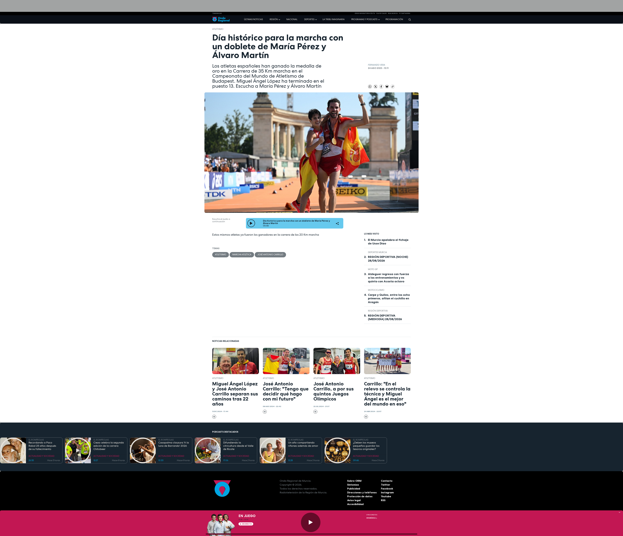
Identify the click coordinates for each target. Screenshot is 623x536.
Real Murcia (393, 13)
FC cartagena (404, 13)
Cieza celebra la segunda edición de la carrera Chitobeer (108, 446)
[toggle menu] (279, 19)
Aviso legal (354, 500)
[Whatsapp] (370, 86)
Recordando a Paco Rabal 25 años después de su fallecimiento (42, 446)
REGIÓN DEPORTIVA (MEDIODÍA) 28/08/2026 (385, 317)
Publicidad (353, 488)
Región (274, 19)
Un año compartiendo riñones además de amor (303, 444)
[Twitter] (376, 86)
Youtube (386, 496)
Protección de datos (360, 496)
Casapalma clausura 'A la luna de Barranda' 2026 (173, 444)
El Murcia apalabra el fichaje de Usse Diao (388, 241)
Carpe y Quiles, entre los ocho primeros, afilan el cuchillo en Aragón (389, 298)
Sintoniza (353, 484)
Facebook (387, 488)
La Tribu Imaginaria (334, 19)
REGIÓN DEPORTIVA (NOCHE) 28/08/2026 (388, 258)
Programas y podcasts (364, 19)
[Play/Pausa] (310, 522)
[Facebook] (381, 86)
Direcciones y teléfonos (362, 492)
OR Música (371, 518)
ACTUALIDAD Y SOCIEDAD (41, 456)
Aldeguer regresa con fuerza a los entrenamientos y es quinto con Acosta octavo (388, 277)
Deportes (309, 19)
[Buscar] (408, 19)
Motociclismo (376, 290)
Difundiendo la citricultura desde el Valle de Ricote (238, 446)
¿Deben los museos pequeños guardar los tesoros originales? (366, 446)
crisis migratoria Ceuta (365, 13)
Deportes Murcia (377, 252)
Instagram (387, 492)
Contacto (386, 480)
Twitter (385, 484)
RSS (383, 500)
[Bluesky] (387, 86)
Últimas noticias (253, 19)
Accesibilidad (355, 504)
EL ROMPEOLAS (36, 439)
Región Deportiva (378, 310)
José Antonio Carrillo (270, 254)
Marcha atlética (241, 254)
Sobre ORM (354, 480)
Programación (394, 19)
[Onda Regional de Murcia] (221, 19)
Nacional (291, 19)
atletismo (217, 29)
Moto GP (373, 269)
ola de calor (381, 13)
